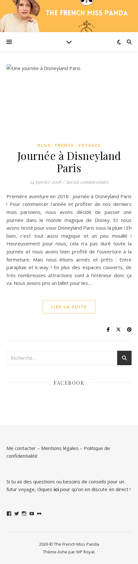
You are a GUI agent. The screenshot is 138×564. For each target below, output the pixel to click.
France (64, 145)
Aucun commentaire (87, 182)
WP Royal (85, 552)
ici (56, 489)
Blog (44, 145)
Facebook (69, 382)
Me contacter (21, 448)
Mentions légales (60, 448)
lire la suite (69, 307)
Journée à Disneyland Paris (69, 161)
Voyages (89, 145)
